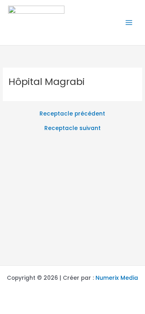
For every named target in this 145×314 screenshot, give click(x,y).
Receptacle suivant (72, 128)
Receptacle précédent (72, 114)
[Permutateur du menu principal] (129, 22)
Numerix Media (116, 278)
